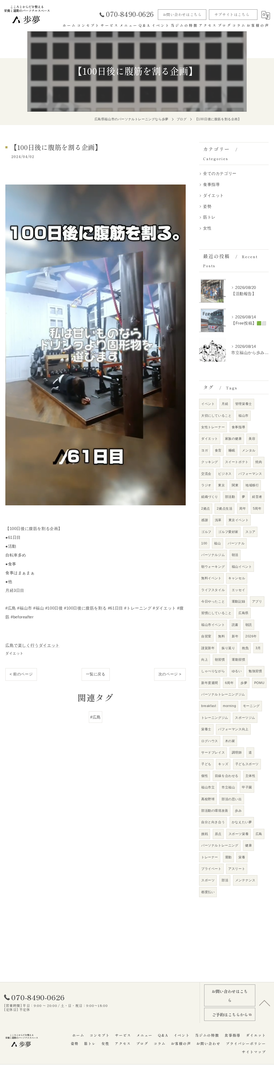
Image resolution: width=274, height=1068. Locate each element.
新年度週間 (209, 683)
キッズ (223, 764)
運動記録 (238, 601)
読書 (235, 625)
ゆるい (237, 671)
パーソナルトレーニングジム (223, 694)
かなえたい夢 (242, 822)
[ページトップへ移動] (264, 1002)
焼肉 (258, 462)
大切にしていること (216, 416)
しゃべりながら (213, 671)
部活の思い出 (232, 799)
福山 (217, 543)
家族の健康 (233, 439)
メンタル (248, 450)
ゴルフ (206, 532)
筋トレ (209, 217)
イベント (208, 404)
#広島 (95, 717)
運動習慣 (238, 659)
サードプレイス (213, 752)
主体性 (250, 776)
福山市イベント (213, 625)
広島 (259, 834)
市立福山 (228, 787)
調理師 (237, 752)
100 (204, 543)
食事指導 (211, 184)
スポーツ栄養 (239, 834)
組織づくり (209, 497)
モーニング (251, 706)
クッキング (209, 462)
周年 (242, 508)
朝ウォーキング (213, 567)
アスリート (236, 869)
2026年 (251, 636)
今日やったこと (213, 601)
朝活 (235, 555)
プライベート (211, 869)
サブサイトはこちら (231, 14)
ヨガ (204, 450)
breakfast (208, 706)
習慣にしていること (216, 613)
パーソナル (236, 543)
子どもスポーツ (247, 764)
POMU (259, 683)
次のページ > (169, 674)
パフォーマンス (250, 474)
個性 (204, 776)
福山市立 (208, 787)
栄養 (241, 857)
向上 (204, 659)
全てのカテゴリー (220, 173)
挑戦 (204, 834)
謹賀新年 (208, 648)
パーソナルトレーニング (219, 845)
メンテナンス (245, 880)
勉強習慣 (255, 671)
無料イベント (211, 578)
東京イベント (239, 520)
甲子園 (247, 787)
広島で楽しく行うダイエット (32, 645)
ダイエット (14, 653)
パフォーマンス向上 (233, 729)
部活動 (230, 497)
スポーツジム (245, 718)
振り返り (228, 648)
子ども (206, 764)
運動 (228, 857)
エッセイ (238, 590)
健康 (248, 845)
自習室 (206, 636)
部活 (225, 880)
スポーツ (208, 880)
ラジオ (206, 485)
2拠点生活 (224, 508)
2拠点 (205, 508)
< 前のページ (21, 674)
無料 (221, 636)
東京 (221, 485)
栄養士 (206, 729)
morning (229, 706)
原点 (218, 834)
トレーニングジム (214, 718)
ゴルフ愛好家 (228, 532)
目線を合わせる (226, 776)
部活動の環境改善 (214, 811)
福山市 (243, 416)
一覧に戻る (95, 674)
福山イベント (242, 567)
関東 (235, 485)
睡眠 (232, 450)
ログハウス (209, 741)
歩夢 (244, 683)
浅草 (218, 520)
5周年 (257, 508)
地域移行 (252, 485)
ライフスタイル (213, 590)
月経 (225, 404)
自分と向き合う (213, 822)
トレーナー (209, 857)
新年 (235, 636)
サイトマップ (254, 1051)
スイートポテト (237, 462)
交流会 (206, 474)
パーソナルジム (213, 555)
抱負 (245, 648)
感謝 (204, 520)
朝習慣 (220, 659)
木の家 (230, 741)
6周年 (229, 683)
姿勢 (207, 206)
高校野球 (208, 799)
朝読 (248, 625)
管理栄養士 (243, 404)
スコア (250, 532)
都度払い (208, 892)
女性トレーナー (213, 427)
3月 (258, 648)
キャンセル (236, 578)
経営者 (257, 497)
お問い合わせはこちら (182, 14)
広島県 (243, 613)
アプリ (257, 601)
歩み (238, 811)
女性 (207, 228)
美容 (252, 439)
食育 (218, 450)
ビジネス (224, 474)
